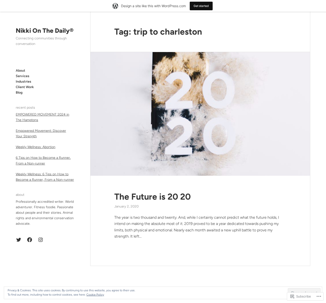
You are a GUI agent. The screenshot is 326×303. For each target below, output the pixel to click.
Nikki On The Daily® (45, 30)
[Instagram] (40, 240)
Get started (201, 6)
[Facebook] (29, 240)
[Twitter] (18, 240)
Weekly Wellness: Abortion (35, 147)
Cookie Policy (95, 294)
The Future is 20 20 (152, 196)
